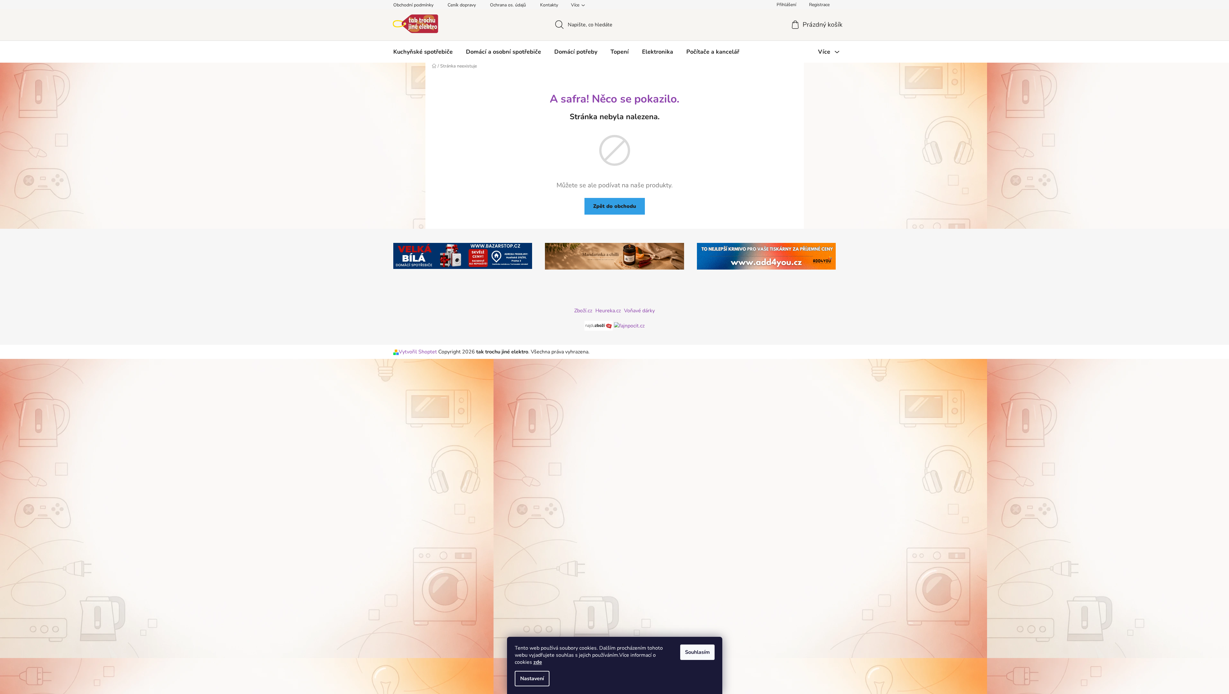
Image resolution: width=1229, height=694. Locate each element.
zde (537, 662)
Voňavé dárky (639, 310)
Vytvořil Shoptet (418, 351)
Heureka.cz (608, 310)
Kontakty (549, 5)
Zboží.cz (583, 310)
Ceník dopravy (462, 5)
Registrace (819, 5)
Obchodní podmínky (413, 5)
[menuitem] (423, 52)
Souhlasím (697, 652)
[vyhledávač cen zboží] (599, 325)
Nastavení (532, 678)
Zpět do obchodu (614, 206)
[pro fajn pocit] (629, 325)
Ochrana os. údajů (508, 5)
